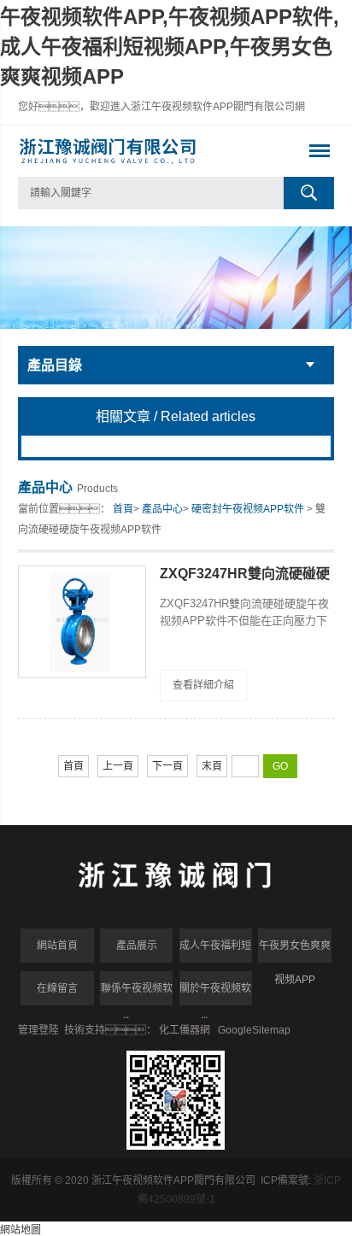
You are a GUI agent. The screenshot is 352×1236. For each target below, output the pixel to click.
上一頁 (118, 766)
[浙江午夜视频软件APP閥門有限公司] (145, 151)
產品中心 (162, 509)
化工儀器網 (184, 1030)
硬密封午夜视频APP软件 (247, 509)
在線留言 (57, 988)
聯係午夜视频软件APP (137, 993)
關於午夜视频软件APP (215, 993)
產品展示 (136, 946)
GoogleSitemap (254, 1030)
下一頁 (167, 766)
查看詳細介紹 (203, 685)
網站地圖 (20, 1230)
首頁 (123, 509)
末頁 (212, 766)
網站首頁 (57, 946)
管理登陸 (38, 1030)
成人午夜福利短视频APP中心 (215, 951)
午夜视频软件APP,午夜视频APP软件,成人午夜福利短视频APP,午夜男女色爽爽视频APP (169, 46)
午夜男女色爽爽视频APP (295, 951)
